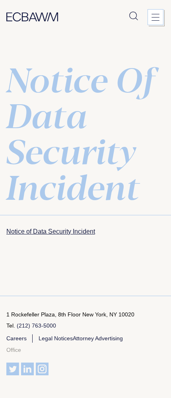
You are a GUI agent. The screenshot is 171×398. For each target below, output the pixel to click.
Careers (16, 338)
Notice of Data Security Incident (50, 231)
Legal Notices (56, 338)
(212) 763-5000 (36, 325)
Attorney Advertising (98, 338)
